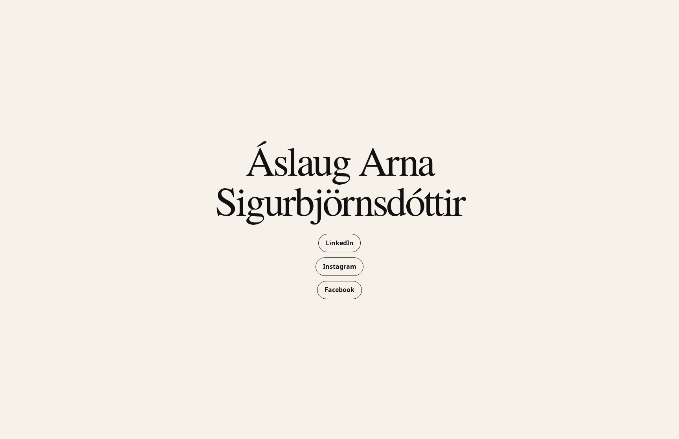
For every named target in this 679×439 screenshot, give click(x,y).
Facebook (339, 289)
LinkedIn (340, 243)
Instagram (339, 266)
